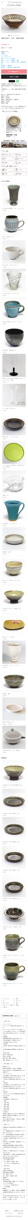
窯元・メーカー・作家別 (8, 58)
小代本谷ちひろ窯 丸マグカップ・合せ (12, 983)
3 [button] (14, 36)
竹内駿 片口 (5, 495)
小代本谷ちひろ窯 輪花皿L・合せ (10, 813)
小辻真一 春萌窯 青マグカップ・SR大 (12, 321)
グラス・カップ (6, 998)
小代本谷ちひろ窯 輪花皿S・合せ (10, 870)
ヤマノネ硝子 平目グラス (8, 408)
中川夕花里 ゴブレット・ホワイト (11, 665)
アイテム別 (4, 55)
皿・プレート (18, 1000)
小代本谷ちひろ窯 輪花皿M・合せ (11, 841)
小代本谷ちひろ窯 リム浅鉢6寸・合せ (11, 926)
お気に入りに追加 (14, 76)
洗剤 (17, 1002)
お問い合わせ (20, 1213)
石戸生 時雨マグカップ (8, 236)
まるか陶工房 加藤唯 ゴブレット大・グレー (13, 208)
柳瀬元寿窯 (17, 67)
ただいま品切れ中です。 (14, 71)
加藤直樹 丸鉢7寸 (7, 552)
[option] (14, 20)
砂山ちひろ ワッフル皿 (8, 637)
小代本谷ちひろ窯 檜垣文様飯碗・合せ (12, 785)
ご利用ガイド (7, 1210)
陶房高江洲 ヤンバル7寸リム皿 (10, 436)
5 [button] (18, 36)
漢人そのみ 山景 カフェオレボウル (11, 580)
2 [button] (11, 36)
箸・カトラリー (6, 1002)
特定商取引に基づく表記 (18, 1210)
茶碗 (17, 998)
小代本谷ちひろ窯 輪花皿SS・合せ (11, 898)
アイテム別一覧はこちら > (9, 166)
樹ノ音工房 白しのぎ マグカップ (10, 265)
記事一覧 (5, 1007)
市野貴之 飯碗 (6, 693)
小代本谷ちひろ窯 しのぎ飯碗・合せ (11, 608)
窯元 (18, 60)
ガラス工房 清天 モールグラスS (10, 293)
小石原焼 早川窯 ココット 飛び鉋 (10, 750)
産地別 (3, 53)
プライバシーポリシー (9, 1213)
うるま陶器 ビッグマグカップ (10, 523)
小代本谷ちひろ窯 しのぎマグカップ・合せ (13, 955)
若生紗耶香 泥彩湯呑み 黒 (9, 350)
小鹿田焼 (9, 65)
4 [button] (16, 36)
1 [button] (9, 36)
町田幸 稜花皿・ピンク (8, 722)
